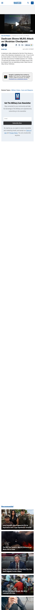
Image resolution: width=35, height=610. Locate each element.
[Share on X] (19, 45)
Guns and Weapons (5, 35)
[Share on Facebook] (16, 45)
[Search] (28, 3)
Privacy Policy (13, 133)
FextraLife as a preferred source (18, 79)
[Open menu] (2, 3)
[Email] (22, 45)
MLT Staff (5, 49)
